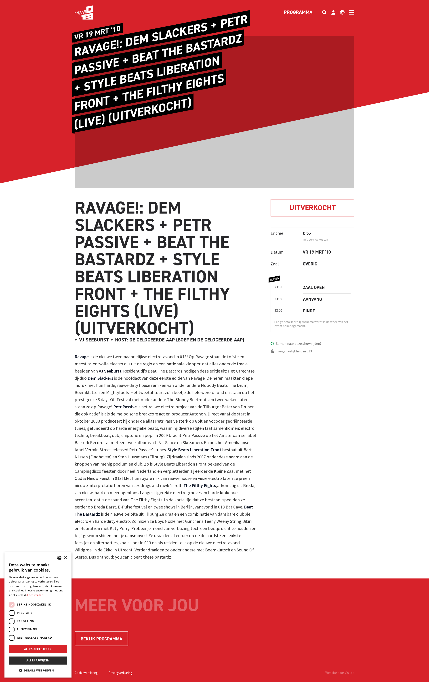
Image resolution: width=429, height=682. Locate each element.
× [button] (65, 557)
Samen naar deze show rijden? (299, 343)
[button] (38, 670)
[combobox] (59, 558)
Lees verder (35, 595)
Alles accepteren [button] (38, 649)
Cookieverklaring (86, 673)
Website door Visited (339, 673)
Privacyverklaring (120, 673)
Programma (298, 12)
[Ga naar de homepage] (91, 12)
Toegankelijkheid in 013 (294, 351)
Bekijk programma (101, 639)
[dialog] (38, 615)
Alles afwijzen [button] (38, 660)
